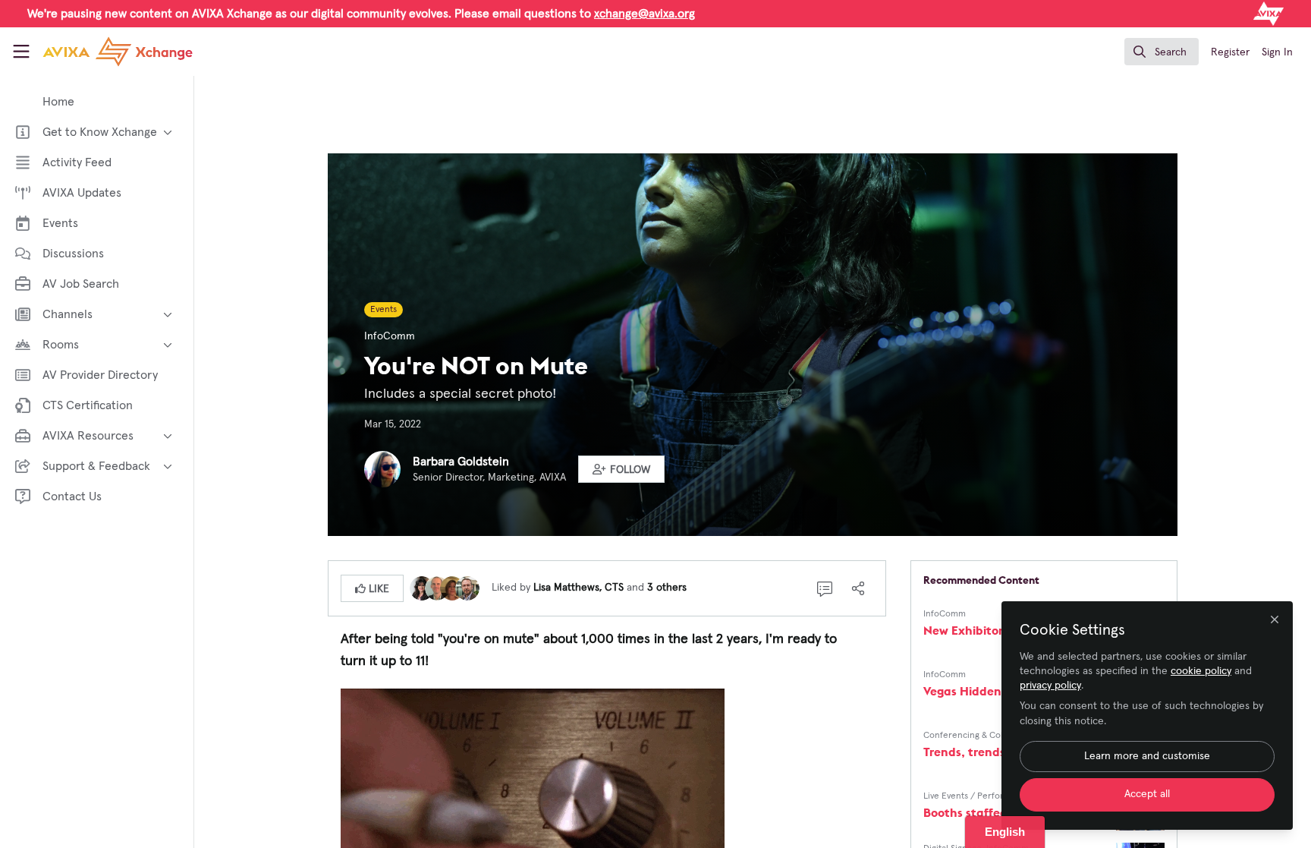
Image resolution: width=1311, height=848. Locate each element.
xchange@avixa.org (644, 14)
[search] (1161, 51)
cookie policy (1201, 671)
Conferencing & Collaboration (984, 735)
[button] (621, 469)
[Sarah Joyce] (452, 588)
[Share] (858, 588)
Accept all (1147, 794)
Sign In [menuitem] (1277, 52)
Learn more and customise (1147, 756)
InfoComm (389, 336)
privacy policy (1050, 685)
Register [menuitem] (1230, 52)
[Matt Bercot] (437, 588)
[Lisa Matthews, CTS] (422, 588)
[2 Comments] (825, 588)
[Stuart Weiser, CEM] (467, 588)
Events (383, 309)
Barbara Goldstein (461, 462)
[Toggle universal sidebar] (21, 51)
